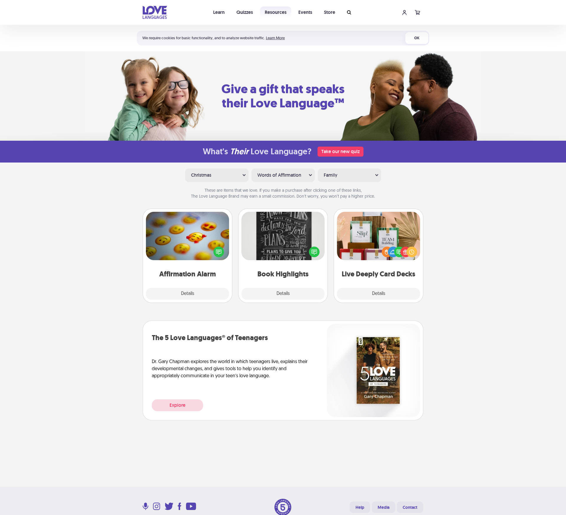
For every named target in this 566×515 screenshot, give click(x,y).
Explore (177, 405)
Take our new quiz (340, 151)
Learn (219, 12)
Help (360, 507)
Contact (410, 507)
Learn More (275, 37)
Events (305, 12)
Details (187, 293)
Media (383, 507)
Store (329, 12)
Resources (276, 12)
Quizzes (244, 12)
